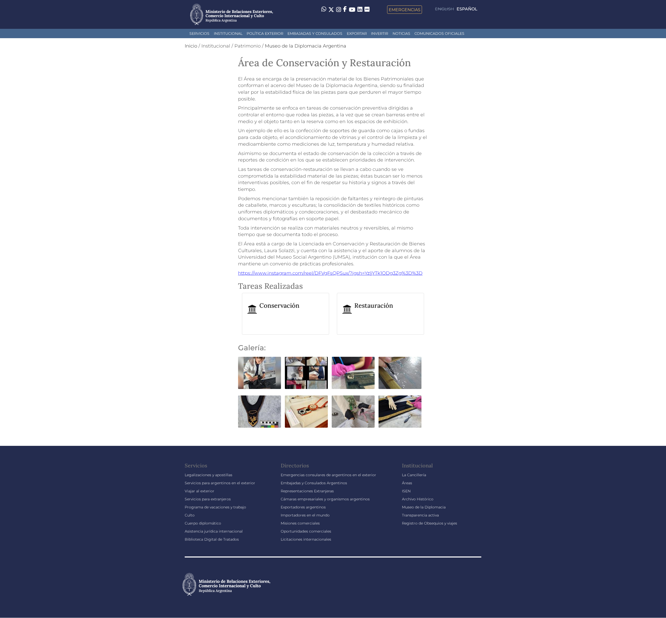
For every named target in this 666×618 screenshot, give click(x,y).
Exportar (357, 33)
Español (467, 8)
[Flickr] (366, 9)
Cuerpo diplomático (203, 523)
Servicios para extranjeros (208, 499)
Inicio (191, 46)
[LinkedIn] (359, 9)
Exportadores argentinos (303, 507)
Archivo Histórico (417, 499)
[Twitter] (331, 9)
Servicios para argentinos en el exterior (220, 483)
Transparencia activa (420, 515)
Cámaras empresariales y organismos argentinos (325, 499)
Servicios (199, 33)
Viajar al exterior (199, 491)
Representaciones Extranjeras (307, 491)
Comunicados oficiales (439, 33)
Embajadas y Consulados (314, 33)
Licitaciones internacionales (306, 539)
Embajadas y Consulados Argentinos (314, 483)
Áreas (407, 483)
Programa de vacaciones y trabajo (215, 507)
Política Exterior (265, 33)
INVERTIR (379, 33)
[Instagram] (338, 9)
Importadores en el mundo (305, 515)
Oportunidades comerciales (306, 531)
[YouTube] (352, 9)
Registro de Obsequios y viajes (429, 523)
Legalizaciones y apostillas (208, 475)
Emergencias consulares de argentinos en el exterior (328, 475)
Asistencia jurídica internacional (214, 531)
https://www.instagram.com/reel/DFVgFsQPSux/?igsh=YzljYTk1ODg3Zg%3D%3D (330, 273)
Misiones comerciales (300, 523)
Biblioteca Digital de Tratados (212, 539)
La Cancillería (414, 475)
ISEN (406, 491)
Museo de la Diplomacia (424, 507)
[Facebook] (345, 9)
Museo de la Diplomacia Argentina (305, 46)
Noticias (401, 33)
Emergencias (404, 9)
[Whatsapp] (323, 9)
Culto (190, 515)
